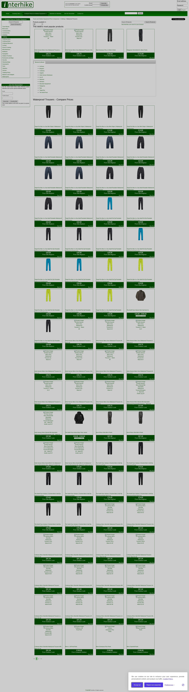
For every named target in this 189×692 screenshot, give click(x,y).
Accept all (137, 685)
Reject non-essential (153, 685)
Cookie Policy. (168, 679)
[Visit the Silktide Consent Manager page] (183, 685)
